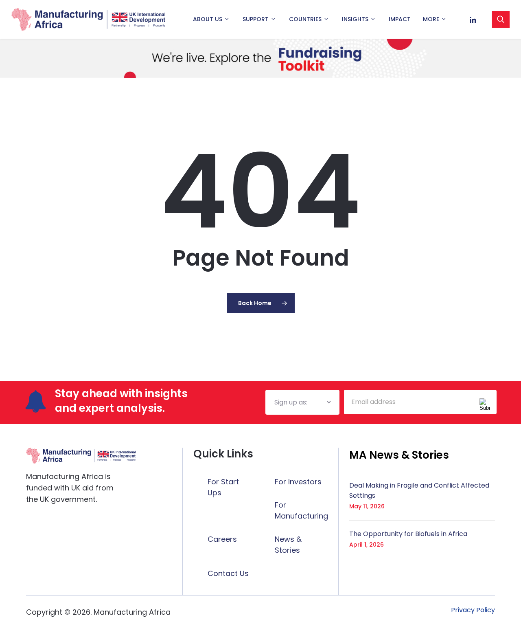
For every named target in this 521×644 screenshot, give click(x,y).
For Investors (298, 482)
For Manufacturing (301, 510)
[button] (399, 455)
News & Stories (288, 544)
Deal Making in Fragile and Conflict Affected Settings (419, 490)
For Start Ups (223, 487)
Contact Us (228, 573)
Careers (222, 539)
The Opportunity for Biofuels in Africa (408, 533)
